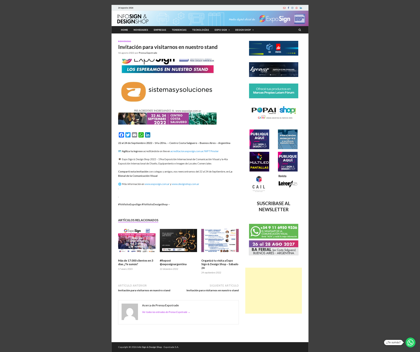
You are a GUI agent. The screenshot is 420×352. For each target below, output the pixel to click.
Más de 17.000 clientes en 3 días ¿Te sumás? (135, 262)
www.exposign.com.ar (157, 183)
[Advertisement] (273, 291)
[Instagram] (292, 7)
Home (124, 30)
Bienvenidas (124, 41)
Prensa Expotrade (148, 53)
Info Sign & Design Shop (149, 347)
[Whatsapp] (296, 7)
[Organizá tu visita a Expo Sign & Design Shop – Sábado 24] (220, 242)
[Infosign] (284, 7)
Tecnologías (200, 30)
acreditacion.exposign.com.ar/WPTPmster (194, 151)
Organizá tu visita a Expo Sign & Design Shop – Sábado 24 (219, 264)
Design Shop (243, 30)
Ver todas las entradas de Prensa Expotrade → (166, 311)
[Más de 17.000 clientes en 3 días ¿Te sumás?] (137, 242)
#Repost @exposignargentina (173, 262)
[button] (410, 342)
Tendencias (179, 30)
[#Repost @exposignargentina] (178, 242)
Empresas (160, 30)
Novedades (141, 30)
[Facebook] (288, 7)
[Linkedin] (301, 7)
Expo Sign (221, 30)
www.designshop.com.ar (185, 183)
